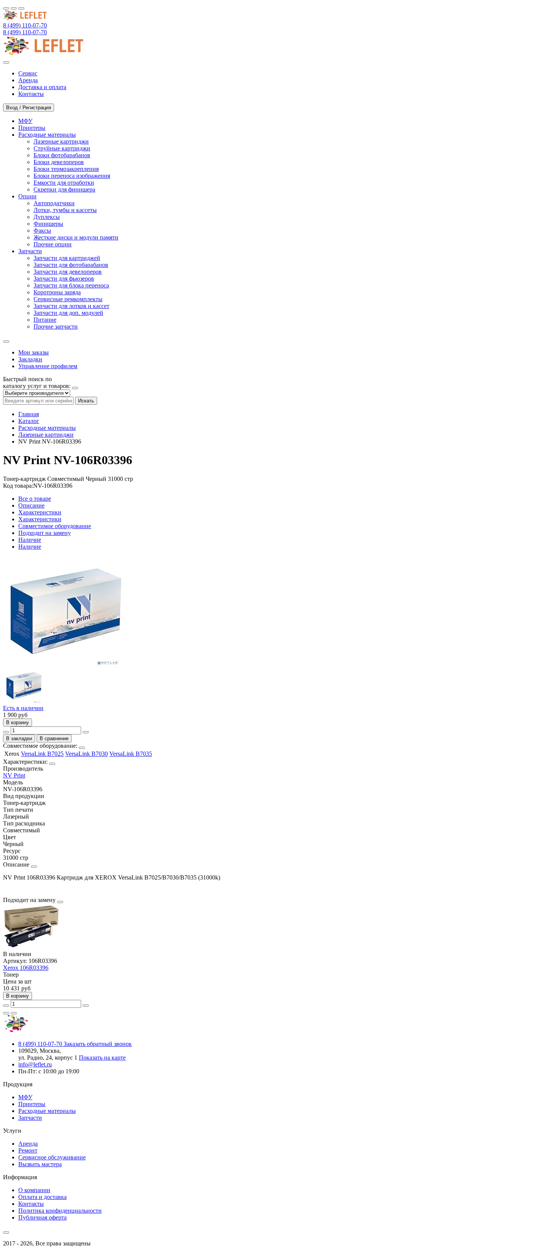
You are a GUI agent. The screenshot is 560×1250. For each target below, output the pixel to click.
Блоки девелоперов (59, 162)
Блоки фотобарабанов (62, 155)
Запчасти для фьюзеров (64, 278)
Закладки (30, 359)
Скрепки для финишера (64, 189)
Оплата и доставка (42, 1197)
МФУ (25, 1097)
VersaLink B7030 (86, 753)
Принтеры (31, 1104)
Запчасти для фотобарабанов (71, 265)
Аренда (28, 1143)
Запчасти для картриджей (67, 258)
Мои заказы (33, 352)
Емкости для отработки (64, 182)
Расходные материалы (47, 428)
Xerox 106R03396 (25, 967)
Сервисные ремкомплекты (68, 299)
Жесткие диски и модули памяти (76, 237)
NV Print (14, 775)
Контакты (31, 1204)
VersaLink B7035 (130, 753)
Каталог (28, 421)
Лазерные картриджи (61, 141)
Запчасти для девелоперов (68, 271)
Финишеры (48, 223)
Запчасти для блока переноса (71, 285)
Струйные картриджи (62, 148)
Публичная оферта (42, 1217)
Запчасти (30, 1117)
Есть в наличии (23, 708)
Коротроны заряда (57, 292)
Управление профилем (47, 366)
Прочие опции (53, 244)
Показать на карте (102, 1057)
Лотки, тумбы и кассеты (65, 210)
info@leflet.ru (35, 1064)
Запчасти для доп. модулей (68, 313)
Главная (28, 414)
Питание (45, 319)
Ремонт (27, 1150)
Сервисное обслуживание (52, 1157)
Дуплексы (47, 217)
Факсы (42, 230)
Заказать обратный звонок (98, 1044)
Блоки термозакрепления (66, 169)
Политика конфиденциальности (60, 1210)
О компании (34, 1190)
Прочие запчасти (56, 326)
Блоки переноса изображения (72, 175)
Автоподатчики (54, 203)
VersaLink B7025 (42, 753)
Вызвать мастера (40, 1164)
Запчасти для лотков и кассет (71, 306)
